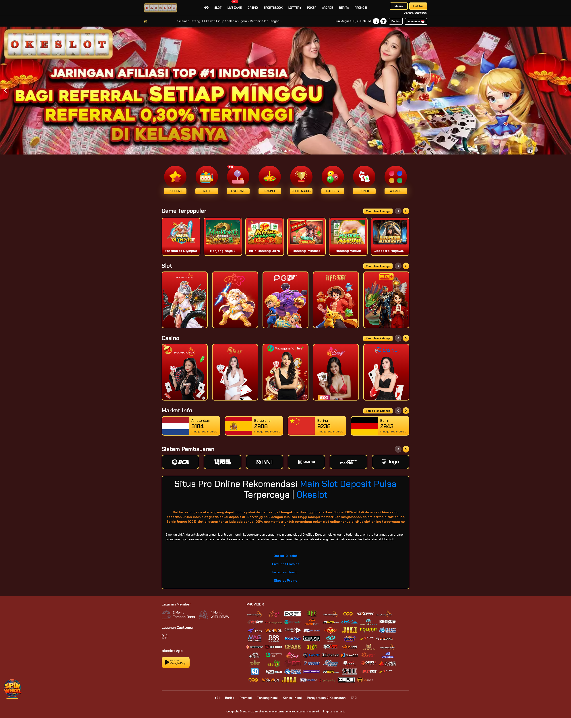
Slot (218, 8)
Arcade (327, 8)
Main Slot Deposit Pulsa (348, 484)
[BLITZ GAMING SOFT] (386, 300)
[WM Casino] (386, 372)
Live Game (235, 8)
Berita (344, 8)
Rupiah (395, 21)
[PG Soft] (285, 300)
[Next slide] (406, 211)
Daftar (418, 6)
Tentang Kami (267, 698)
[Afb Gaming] (335, 300)
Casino (253, 8)
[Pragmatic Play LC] (184, 372)
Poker (311, 8)
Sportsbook (273, 8)
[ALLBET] (235, 372)
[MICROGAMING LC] (285, 372)
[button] (566, 91)
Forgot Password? (415, 13)
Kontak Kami (292, 698)
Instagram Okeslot (285, 572)
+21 (217, 698)
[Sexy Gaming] (335, 372)
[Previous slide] (398, 211)
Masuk (399, 6)
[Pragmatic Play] (184, 300)
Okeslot (311, 494)
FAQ (354, 698)
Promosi (361, 8)
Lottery (294, 8)
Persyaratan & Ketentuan (326, 698)
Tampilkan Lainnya (378, 211)
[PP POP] (235, 300)
